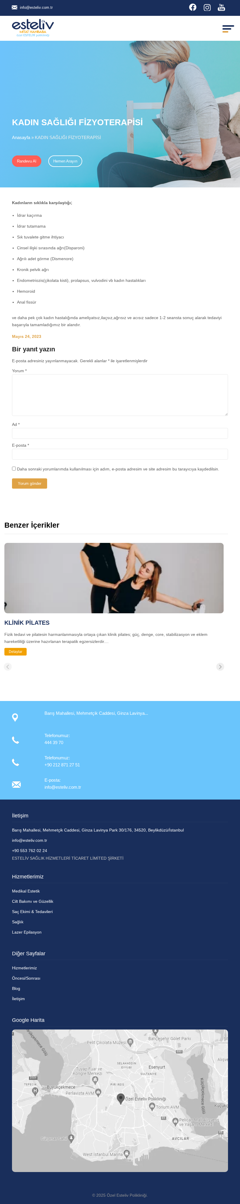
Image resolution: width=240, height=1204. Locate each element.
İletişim (18, 998)
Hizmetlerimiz (24, 968)
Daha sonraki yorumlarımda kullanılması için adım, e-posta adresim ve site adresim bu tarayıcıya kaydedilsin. (118, 469)
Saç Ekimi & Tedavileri (32, 911)
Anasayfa (21, 137)
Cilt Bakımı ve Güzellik (32, 901)
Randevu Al (26, 161)
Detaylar (15, 652)
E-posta (20, 445)
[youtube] (221, 7)
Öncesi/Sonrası (26, 978)
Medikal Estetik (26, 891)
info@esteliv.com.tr (36, 7)
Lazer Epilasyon (27, 932)
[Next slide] (220, 667)
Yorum (19, 370)
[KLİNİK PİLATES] (114, 611)
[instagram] (207, 7)
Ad (16, 424)
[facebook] (192, 7)
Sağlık (17, 921)
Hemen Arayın (65, 161)
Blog (16, 988)
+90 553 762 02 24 (29, 850)
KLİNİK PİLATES (26, 622)
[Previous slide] (8, 667)
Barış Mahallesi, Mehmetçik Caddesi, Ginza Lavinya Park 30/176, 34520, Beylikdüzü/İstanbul (98, 830)
